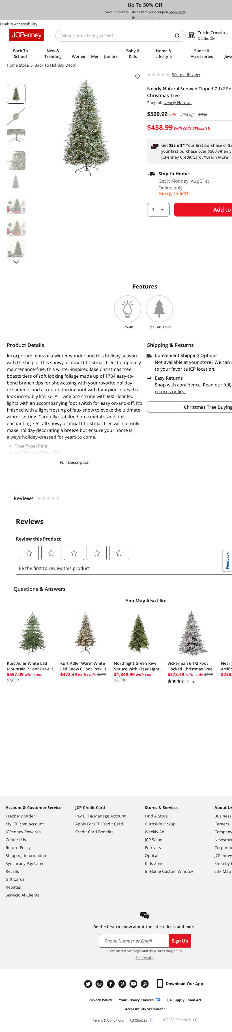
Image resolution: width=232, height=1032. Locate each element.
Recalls (12, 871)
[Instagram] (100, 984)
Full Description (75, 462)
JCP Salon (153, 839)
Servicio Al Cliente (23, 895)
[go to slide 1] (133, 17)
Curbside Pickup (160, 824)
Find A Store (156, 816)
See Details (144, 957)
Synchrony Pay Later (25, 863)
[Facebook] (111, 984)
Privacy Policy (100, 1000)
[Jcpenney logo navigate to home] (26, 35)
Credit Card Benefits (94, 831)
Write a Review (186, 74)
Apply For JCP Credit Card (99, 824)
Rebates (13, 887)
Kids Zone (154, 863)
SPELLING (201, 128)
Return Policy (18, 847)
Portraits (153, 847)
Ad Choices (138, 1020)
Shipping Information (26, 855)
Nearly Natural (178, 102)
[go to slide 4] (148, 17)
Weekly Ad (154, 831)
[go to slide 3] (143, 17)
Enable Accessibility (18, 24)
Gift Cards (15, 879)
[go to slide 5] (153, 17)
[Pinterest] (122, 984)
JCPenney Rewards (23, 831)
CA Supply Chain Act (184, 1000)
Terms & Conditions (108, 1020)
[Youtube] (134, 984)
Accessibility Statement (145, 1009)
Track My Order (20, 816)
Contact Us (16, 839)
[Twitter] (88, 984)
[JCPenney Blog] (145, 984)
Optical (151, 855)
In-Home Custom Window (169, 871)
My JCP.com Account (25, 824)
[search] (179, 35)
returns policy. (170, 391)
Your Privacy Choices (136, 1000)
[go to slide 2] (138, 17)
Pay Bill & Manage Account (100, 816)
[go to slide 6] (158, 17)
